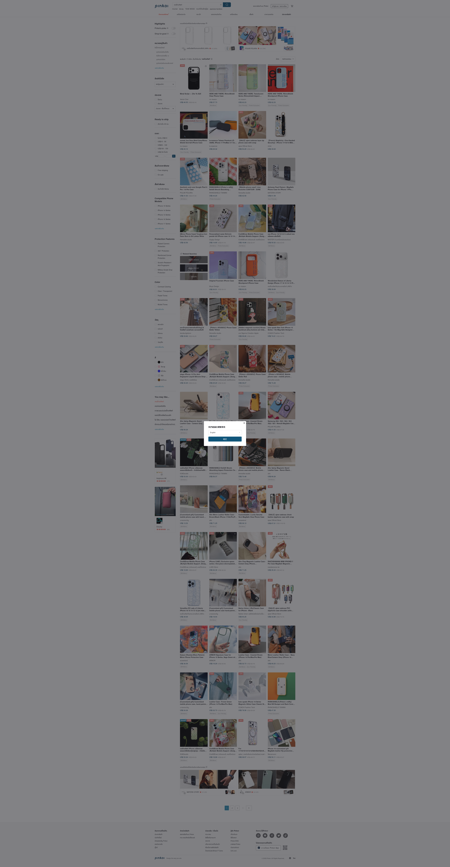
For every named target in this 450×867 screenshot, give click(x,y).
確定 (225, 439)
